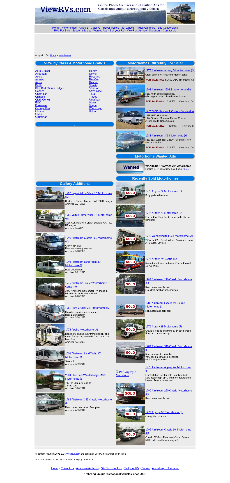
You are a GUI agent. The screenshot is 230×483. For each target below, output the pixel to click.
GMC (38, 114)
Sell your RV (117, 30)
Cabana (39, 91)
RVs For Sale (62, 30)
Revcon (93, 82)
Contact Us (169, 30)
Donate (145, 468)
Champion (41, 93)
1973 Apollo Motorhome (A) (81, 329)
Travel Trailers (111, 27)
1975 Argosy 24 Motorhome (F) (163, 191)
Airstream (41, 73)
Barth (38, 85)
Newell (93, 73)
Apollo (38, 76)
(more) (186, 169)
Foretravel (41, 105)
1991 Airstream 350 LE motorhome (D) (168, 89)
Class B (83, 27)
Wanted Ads (100, 30)
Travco (93, 96)
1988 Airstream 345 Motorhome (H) (166, 135)
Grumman (41, 116)
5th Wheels (128, 27)
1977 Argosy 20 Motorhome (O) (164, 213)
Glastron (40, 111)
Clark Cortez (42, 99)
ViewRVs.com (73, 454)
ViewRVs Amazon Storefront (143, 30)
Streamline (95, 91)
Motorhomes (69, 27)
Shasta (93, 85)
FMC (38, 102)
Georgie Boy (42, 108)
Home (55, 27)
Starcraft (94, 88)
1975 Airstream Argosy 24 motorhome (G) (170, 70)
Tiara (92, 93)
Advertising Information (165, 468)
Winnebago (95, 108)
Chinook (40, 96)
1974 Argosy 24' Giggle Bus (161, 259)
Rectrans (94, 76)
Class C (95, 27)
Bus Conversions (168, 27)
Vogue (92, 105)
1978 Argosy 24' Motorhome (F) (164, 412)
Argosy (39, 79)
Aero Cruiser (42, 70)
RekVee (93, 79)
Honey (93, 70)
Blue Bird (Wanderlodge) (49, 88)
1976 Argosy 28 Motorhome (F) (163, 326)
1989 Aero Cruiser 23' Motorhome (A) (87, 308)
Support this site (81, 30)
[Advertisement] (115, 42)
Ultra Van (94, 99)
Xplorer (93, 111)
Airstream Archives (87, 468)
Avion (38, 82)
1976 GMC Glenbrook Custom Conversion (169, 111)
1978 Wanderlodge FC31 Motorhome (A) (169, 236)
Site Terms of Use (111, 468)
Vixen (92, 102)
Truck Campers (146, 27)
